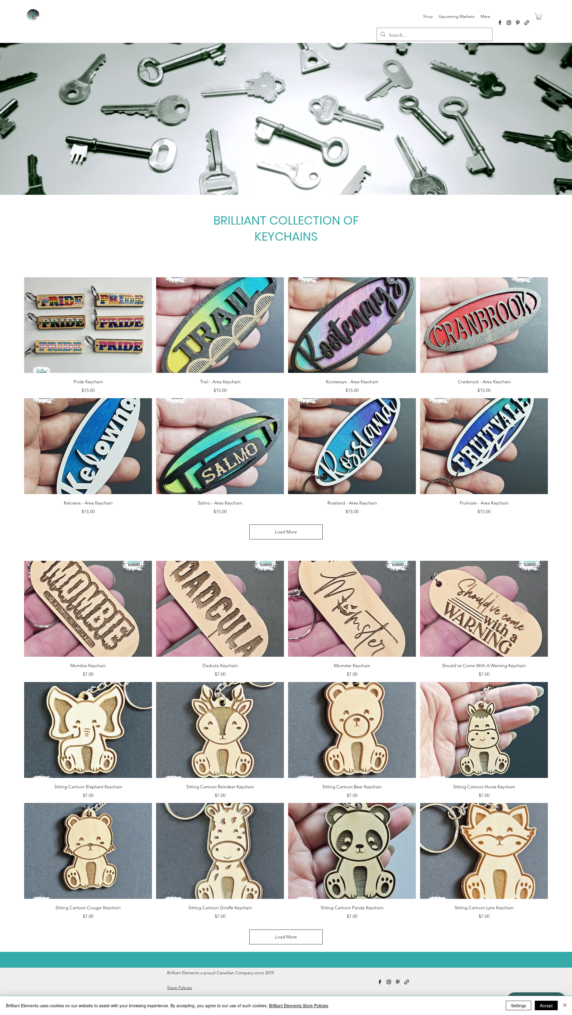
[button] (539, 16)
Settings (518, 1005)
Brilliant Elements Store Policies (298, 1005)
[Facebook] (500, 23)
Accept (546, 1005)
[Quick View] (88, 325)
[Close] (564, 1005)
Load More (286, 532)
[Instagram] (509, 23)
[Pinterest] (518, 23)
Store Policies (179, 987)
